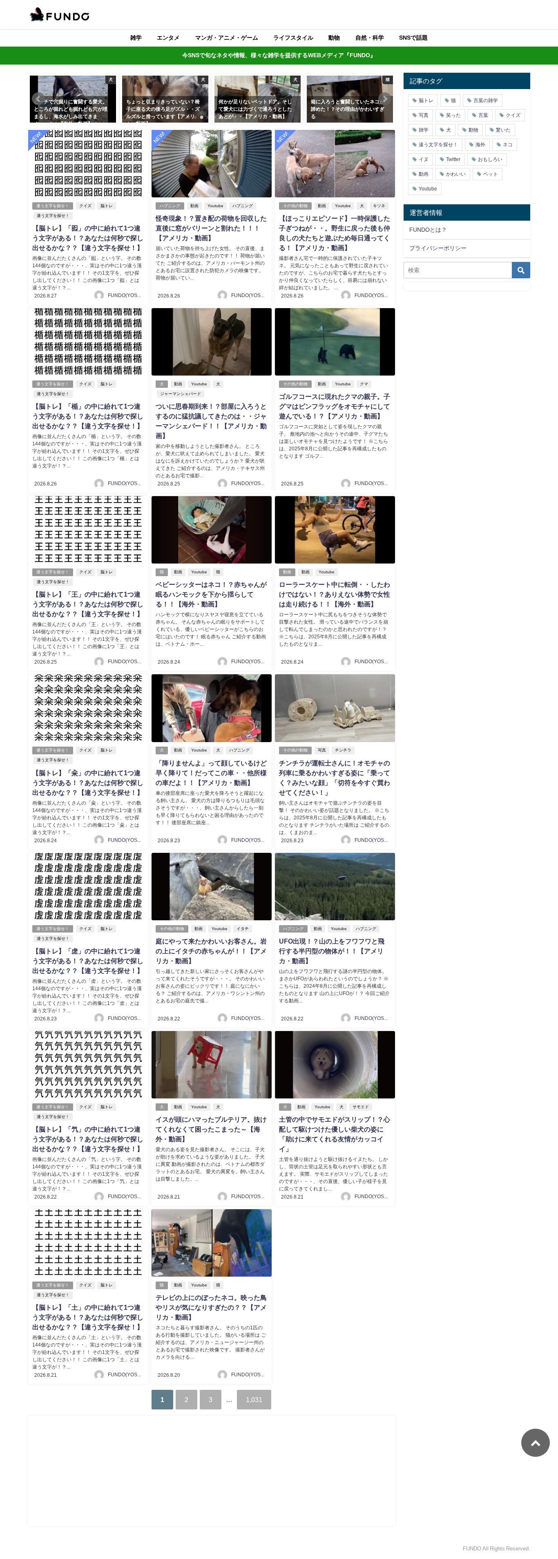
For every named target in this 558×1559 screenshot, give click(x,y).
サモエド (361, 1107)
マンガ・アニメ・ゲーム (226, 37)
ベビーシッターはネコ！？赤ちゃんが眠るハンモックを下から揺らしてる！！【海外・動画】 (211, 594)
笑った (453, 115)
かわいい (456, 174)
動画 (194, 206)
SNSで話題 (413, 37)
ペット (490, 174)
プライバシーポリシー (437, 248)
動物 (334, 37)
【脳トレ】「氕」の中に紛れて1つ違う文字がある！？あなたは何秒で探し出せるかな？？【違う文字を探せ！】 (87, 1139)
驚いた (503, 129)
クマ (364, 384)
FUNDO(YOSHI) (126, 295)
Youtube (215, 206)
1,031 (254, 1399)
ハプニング (170, 206)
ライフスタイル (293, 37)
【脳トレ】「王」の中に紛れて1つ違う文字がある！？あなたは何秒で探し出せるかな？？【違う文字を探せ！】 (87, 604)
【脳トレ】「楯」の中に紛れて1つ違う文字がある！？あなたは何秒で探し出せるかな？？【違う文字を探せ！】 (87, 416)
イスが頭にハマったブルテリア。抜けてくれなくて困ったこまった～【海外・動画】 (211, 1129)
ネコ (508, 144)
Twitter (453, 159)
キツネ (379, 206)
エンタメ (168, 37)
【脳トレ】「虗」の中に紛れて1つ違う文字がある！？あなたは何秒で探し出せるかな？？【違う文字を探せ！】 (87, 961)
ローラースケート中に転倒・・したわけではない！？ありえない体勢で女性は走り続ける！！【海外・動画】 (334, 594)
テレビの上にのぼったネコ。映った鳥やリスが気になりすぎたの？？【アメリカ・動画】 (211, 1307)
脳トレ (106, 206)
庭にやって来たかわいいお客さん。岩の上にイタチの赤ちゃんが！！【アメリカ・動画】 (211, 951)
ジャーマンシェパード (180, 394)
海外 (480, 144)
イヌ (424, 159)
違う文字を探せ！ (52, 206)
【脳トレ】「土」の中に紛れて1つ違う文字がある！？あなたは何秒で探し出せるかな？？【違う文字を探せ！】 (87, 1317)
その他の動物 (295, 206)
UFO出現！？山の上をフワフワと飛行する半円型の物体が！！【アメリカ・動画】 (331, 951)
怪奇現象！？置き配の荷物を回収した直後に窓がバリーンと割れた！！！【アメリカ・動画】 (211, 228)
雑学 (136, 37)
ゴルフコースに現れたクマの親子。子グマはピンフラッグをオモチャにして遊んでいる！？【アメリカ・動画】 (334, 406)
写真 (322, 750)
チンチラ (343, 750)
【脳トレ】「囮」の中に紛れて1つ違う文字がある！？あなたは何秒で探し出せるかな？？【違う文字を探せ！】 (87, 238)
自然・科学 (369, 37)
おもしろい (490, 159)
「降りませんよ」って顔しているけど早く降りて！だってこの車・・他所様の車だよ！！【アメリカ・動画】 (211, 773)
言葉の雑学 (485, 100)
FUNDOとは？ (428, 230)
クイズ (85, 206)
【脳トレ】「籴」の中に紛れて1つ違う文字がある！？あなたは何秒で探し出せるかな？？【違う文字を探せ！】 (87, 782)
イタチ (243, 928)
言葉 (483, 115)
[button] (38, 98)
